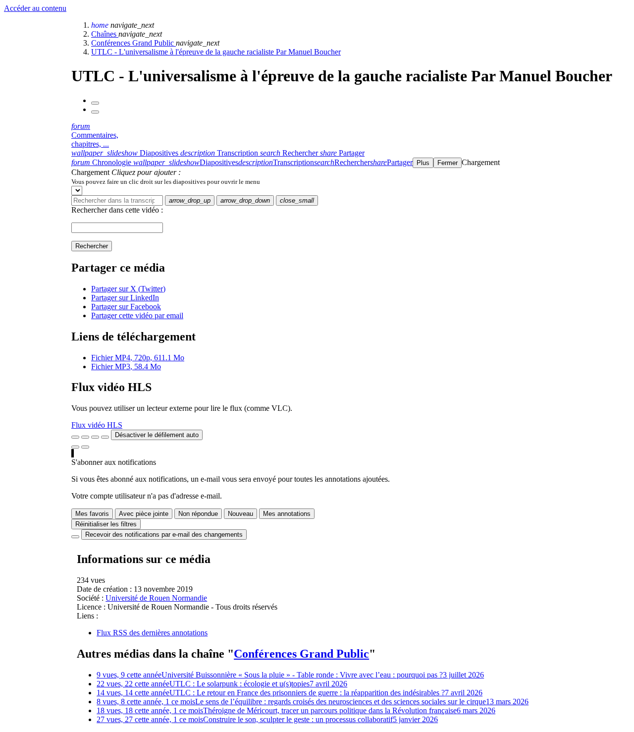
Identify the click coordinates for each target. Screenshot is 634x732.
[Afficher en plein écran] (75, 437)
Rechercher (91, 246)
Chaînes (104, 34)
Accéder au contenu (35, 8)
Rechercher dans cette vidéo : (117, 210)
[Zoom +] (105, 437)
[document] (350, 181)
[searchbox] (117, 200)
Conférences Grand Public (133, 43)
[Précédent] (95, 103)
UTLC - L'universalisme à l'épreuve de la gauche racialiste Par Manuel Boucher (216, 52)
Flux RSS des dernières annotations (152, 632)
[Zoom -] (95, 437)
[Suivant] (95, 112)
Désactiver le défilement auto (157, 435)
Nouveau (240, 513)
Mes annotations (287, 513)
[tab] (125, 153)
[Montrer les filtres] (85, 437)
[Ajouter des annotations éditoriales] (85, 447)
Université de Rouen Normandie (156, 598)
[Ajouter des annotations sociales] (75, 447)
